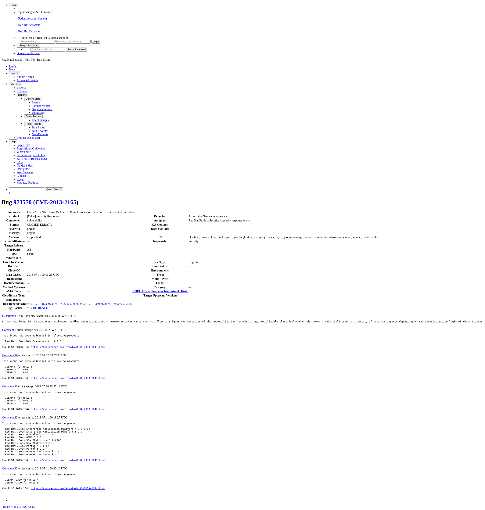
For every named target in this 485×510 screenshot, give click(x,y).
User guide (23, 169)
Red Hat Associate (28, 25)
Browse (21, 87)
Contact (21, 175)
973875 (63, 303)
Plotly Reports (33, 123)
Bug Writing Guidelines (31, 148)
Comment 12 (10, 417)
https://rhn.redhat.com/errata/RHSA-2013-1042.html (68, 409)
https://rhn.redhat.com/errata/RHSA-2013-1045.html (68, 460)
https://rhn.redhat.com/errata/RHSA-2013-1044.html (68, 488)
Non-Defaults (40, 134)
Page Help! (23, 145)
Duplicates (38, 112)
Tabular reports (41, 105)
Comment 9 (9, 330)
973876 (74, 303)
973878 (84, 303)
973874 (52, 303)
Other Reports (33, 116)
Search (14, 73)
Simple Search (25, 76)
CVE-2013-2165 (55, 202)
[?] (10, 193)
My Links (16, 84)
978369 (95, 303)
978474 (105, 303)
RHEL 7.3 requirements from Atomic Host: (160, 291)
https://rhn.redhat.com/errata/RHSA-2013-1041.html (68, 347)
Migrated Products (28, 182)
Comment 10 (10, 355)
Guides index (25, 165)
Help (13, 141)
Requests (22, 91)
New (12, 69)
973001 (31, 308)
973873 (42, 303)
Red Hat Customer (29, 31)
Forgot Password (28, 45)
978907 (116, 303)
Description (9, 316)
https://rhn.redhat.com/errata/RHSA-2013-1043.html (68, 378)
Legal (20, 179)
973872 (31, 303)
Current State (33, 98)
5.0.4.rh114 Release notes (32, 158)
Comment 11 (9, 386)
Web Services (25, 172)
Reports (22, 94)
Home (12, 66)
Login (13, 5)
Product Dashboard (28, 137)
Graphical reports (42, 109)
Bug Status (38, 127)
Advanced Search (27, 80)
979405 (127, 303)
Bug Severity (40, 130)
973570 (22, 202)
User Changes (40, 120)
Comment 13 (10, 468)
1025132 (43, 308)
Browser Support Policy (31, 155)
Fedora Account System (32, 18)
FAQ (20, 162)
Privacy (6, 506)
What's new (24, 151)
